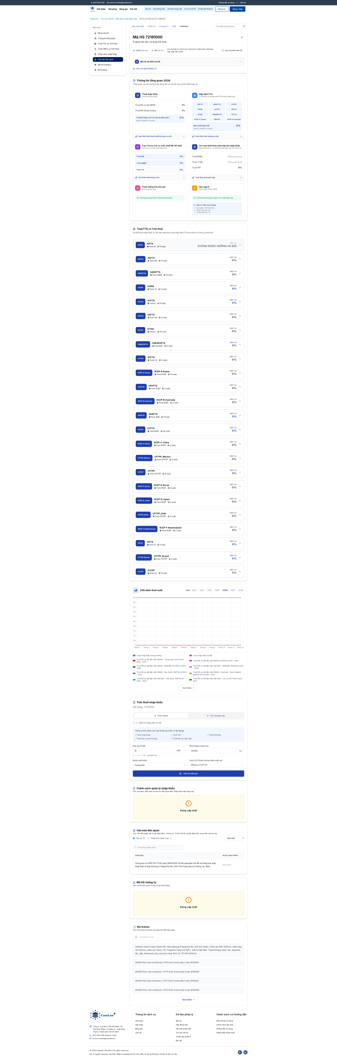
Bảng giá (124, 9)
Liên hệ (243, 2)
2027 (233, 590)
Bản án (148, 9)
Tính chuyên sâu (217, 716)
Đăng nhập (237, 9)
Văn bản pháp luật (174, 9)
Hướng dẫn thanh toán (225, 1033)
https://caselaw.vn (124, 1054)
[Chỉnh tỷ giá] (159, 755)
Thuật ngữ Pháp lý (205, 9)
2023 (202, 590)
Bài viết (133, 9)
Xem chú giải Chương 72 (146, 68)
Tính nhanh (162, 716)
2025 (217, 590)
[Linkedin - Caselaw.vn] (245, 1052)
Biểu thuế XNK (138, 26)
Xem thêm (187, 688)
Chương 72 (163, 26)
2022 (194, 590)
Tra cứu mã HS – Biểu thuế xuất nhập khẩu (119, 19)
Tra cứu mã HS (190, 9)
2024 (209, 590)
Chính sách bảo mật (224, 1025)
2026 (225, 590)
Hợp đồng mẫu (159, 9)
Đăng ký (222, 9)
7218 (174, 26)
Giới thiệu (101, 9)
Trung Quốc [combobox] (140, 765)
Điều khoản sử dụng (224, 1021)
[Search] (244, 26)
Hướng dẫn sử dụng (226, 2)
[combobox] (181, 750)
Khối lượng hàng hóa (199, 746)
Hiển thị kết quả (191, 773)
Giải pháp (112, 9)
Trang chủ (94, 19)
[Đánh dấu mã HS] (241, 37)
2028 (241, 590)
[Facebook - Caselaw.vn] (240, 1052)
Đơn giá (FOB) (139, 746)
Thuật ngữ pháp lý (183, 1037)
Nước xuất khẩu (140, 760)
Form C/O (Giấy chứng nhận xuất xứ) (206, 760)
